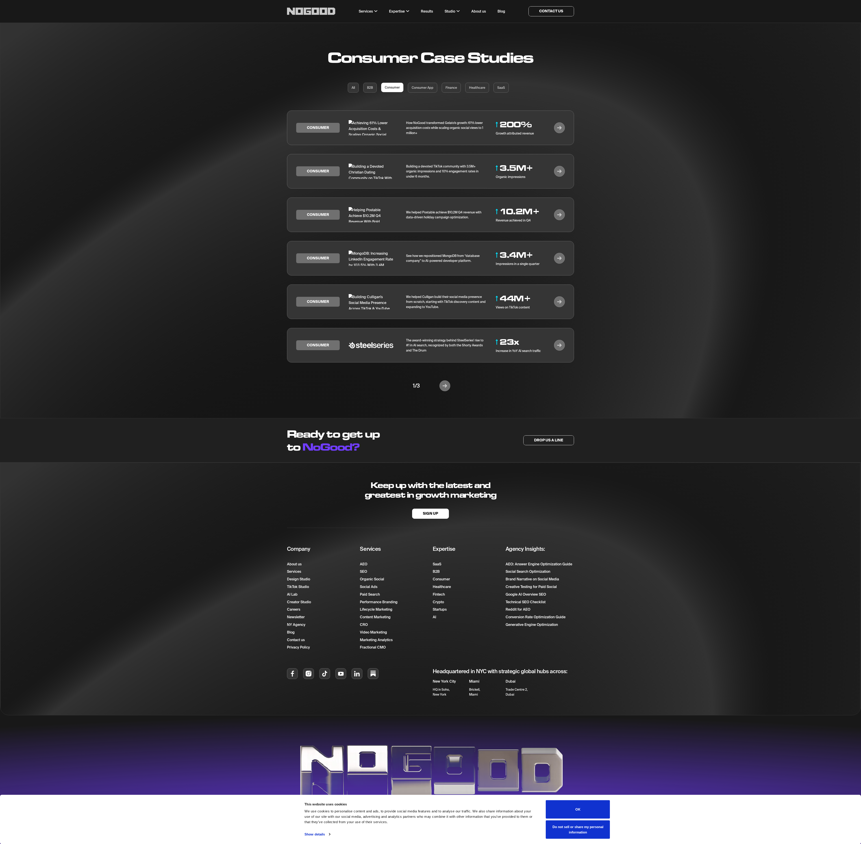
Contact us (296, 640)
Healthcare (477, 88)
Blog (291, 632)
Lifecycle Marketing (376, 609)
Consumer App (422, 88)
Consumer (392, 87)
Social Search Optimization (528, 571)
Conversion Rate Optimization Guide (535, 617)
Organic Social (372, 579)
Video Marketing (373, 632)
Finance (451, 88)
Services (294, 571)
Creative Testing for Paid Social (531, 587)
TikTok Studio (298, 587)
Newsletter (296, 617)
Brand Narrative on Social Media (532, 579)
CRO (364, 625)
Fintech (439, 594)
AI (434, 617)
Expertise (397, 11)
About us (294, 564)
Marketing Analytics (376, 640)
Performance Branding (379, 602)
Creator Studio (299, 602)
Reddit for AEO (518, 609)
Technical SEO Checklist (526, 602)
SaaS (501, 88)
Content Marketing (375, 617)
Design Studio (298, 579)
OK (578, 809)
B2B (370, 88)
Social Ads (368, 587)
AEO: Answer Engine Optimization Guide (539, 564)
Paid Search (370, 594)
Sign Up (430, 513)
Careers (293, 609)
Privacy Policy (298, 647)
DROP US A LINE (548, 440)
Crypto (438, 602)
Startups (440, 609)
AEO (363, 564)
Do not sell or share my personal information (577, 829)
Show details (314, 834)
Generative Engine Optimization (532, 625)
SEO (363, 571)
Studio (450, 11)
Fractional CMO (373, 647)
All (353, 88)
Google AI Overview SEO (526, 594)
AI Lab (292, 594)
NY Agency (296, 625)
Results (427, 11)
